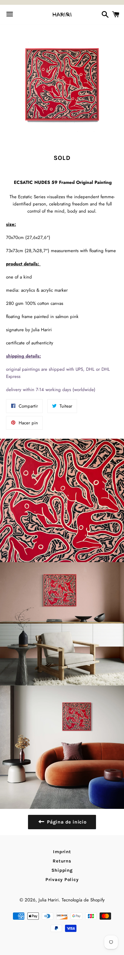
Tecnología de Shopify (83, 900)
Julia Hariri (49, 900)
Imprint (62, 851)
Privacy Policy (62, 879)
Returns (62, 861)
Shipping (62, 870)
